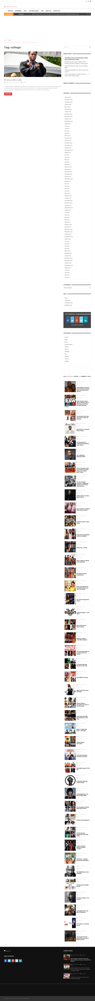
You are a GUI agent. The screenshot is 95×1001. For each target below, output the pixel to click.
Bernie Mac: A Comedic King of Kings (83, 430)
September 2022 (69, 150)
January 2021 (68, 198)
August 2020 (68, 210)
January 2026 (68, 97)
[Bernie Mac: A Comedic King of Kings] (70, 428)
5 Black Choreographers (83, 820)
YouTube (67, 361)
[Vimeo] (81, 320)
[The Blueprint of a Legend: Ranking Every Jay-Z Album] (70, 441)
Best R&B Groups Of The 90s (83, 769)
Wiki (42, 10)
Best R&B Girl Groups (82, 677)
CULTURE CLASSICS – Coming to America (82, 756)
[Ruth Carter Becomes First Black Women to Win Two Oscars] (70, 585)
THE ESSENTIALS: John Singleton (83, 872)
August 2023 (68, 123)
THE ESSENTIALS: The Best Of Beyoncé (82, 911)
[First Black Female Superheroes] (70, 572)
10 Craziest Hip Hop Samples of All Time (82, 665)
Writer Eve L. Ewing (82, 547)
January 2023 (68, 140)
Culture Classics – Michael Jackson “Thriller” (81, 847)
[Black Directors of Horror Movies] (70, 624)
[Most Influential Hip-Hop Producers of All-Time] (70, 715)
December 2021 (68, 171)
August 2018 (68, 267)
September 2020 (69, 207)
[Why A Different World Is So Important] (70, 559)
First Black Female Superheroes (82, 574)
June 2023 (67, 128)
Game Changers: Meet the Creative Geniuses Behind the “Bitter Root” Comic (83, 470)
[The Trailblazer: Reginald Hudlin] (70, 454)
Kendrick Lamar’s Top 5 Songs (83, 522)
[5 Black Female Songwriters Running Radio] (70, 832)
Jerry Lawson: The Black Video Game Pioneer (83, 509)
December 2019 (68, 229)
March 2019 (67, 251)
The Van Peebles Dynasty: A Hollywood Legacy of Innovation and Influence (82, 484)
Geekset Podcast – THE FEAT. (83, 613)
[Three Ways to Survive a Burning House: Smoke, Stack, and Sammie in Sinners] (70, 386)
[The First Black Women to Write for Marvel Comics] (70, 650)
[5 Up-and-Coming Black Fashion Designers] (70, 533)
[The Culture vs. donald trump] (70, 923)
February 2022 (68, 166)
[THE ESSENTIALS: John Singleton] (70, 871)
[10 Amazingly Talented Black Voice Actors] (70, 806)
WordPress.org (68, 305)
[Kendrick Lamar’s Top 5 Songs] (70, 520)
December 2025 (68, 99)
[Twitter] (72, 320)
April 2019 (67, 248)
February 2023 (68, 138)
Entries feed (68, 300)
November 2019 (68, 231)
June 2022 (67, 157)
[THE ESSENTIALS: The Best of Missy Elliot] (70, 793)
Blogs (66, 339)
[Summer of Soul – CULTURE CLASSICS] (70, 637)
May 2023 (67, 131)
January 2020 (68, 227)
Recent (76, 376)
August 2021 (68, 181)
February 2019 (68, 253)
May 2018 (67, 275)
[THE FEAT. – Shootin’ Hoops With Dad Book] (70, 858)
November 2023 (68, 116)
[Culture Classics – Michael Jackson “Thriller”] (70, 845)
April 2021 (67, 190)
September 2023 (69, 121)
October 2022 (68, 147)
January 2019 (68, 255)
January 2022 (68, 169)
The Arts (67, 358)
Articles (10, 10)
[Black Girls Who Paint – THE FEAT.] (70, 689)
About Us (48, 10)
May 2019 (67, 246)
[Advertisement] (47, 26)
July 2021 (67, 183)
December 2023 (68, 114)
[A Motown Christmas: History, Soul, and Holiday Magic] (66, 976)
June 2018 (67, 272)
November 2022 (68, 145)
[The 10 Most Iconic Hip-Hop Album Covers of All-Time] (70, 415)
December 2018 (68, 258)
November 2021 (68, 174)
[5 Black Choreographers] (70, 819)
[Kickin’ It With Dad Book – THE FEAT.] (70, 728)
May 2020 (67, 217)
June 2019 (67, 243)
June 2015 (67, 277)
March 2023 (67, 135)
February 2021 (68, 195)
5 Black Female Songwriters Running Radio (82, 834)
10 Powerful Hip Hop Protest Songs (82, 782)
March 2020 (67, 222)
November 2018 (68, 260)
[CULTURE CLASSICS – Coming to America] (70, 754)
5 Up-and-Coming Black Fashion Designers (83, 535)
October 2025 (68, 104)
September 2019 (69, 236)
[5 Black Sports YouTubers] (70, 741)
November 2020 (68, 202)
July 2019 (67, 241)
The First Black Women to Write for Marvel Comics (83, 653)
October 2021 (68, 176)
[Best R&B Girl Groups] (70, 676)
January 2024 (68, 111)
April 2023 (67, 133)
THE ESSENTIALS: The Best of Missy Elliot (82, 795)
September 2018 (69, 265)
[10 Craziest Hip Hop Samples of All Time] (70, 663)
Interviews (18, 10)
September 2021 (69, 178)
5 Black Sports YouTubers (80, 743)
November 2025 (68, 102)
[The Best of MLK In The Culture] (70, 897)
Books (66, 342)
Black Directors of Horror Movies (81, 626)
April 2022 (67, 162)
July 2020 (67, 212)
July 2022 (67, 154)
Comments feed (69, 302)
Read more (8, 93)
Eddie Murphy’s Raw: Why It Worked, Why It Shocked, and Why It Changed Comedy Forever (38, 14)
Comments (84, 376)
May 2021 (67, 188)
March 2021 (67, 193)
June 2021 (67, 186)
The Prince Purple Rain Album (83, 600)
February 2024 (68, 109)
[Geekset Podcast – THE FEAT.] (70, 611)
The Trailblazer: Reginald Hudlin (81, 456)
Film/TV (67, 349)
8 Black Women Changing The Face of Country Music (83, 705)
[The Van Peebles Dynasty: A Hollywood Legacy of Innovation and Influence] (70, 481)
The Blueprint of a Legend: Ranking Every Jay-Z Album (83, 444)
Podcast (67, 356)
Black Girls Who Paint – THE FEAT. (83, 691)
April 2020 (67, 219)
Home (5, 11)
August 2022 (68, 152)
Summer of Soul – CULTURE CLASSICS (82, 639)
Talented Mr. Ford (9, 82)
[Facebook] (68, 320)
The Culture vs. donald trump (83, 924)
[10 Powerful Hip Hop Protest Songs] (70, 780)
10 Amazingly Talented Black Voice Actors (83, 807)
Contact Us (56, 10)
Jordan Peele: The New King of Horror (83, 496)
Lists (25, 10)
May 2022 (67, 159)
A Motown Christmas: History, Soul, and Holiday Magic (80, 978)
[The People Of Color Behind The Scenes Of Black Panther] (70, 936)
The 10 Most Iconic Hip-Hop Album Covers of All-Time (83, 418)
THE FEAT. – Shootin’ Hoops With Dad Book (83, 859)
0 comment (24, 82)
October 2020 (68, 205)
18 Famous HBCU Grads (13, 80)
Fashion (66, 346)
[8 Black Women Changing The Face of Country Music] (70, 702)
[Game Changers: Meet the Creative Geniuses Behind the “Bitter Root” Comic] (70, 467)
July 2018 (67, 270)
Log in (66, 298)
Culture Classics (34, 10)
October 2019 (68, 234)
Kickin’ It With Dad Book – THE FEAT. (82, 730)
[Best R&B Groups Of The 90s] (70, 767)
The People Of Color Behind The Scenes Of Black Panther (83, 938)
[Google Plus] (77, 320)
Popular (69, 376)
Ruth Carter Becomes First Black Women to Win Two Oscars (82, 588)
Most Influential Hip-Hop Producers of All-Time (82, 718)
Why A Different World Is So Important (83, 561)
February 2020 (68, 224)
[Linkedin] (86, 320)
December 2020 (68, 200)
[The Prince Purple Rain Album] (70, 598)
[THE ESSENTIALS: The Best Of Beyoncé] (70, 910)
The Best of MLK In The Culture (83, 898)
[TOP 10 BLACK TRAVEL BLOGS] (70, 884)
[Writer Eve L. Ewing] (70, 546)
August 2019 (68, 239)
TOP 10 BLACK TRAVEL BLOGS (83, 885)
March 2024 (67, 106)
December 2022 (68, 143)
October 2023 (68, 119)
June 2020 (67, 215)
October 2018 (68, 263)
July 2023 (67, 126)
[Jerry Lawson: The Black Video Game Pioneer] (70, 507)
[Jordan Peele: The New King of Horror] (70, 494)
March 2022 (67, 164)
